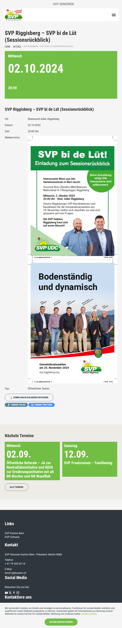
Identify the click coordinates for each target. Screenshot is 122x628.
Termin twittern (43, 404)
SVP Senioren (63, 4)
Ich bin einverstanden (61, 622)
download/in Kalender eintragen (30, 397)
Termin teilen (17, 404)
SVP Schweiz (12, 537)
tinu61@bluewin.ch (15, 572)
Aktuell (17, 46)
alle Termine (16, 487)
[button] (110, 461)
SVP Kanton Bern (14, 533)
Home (7, 46)
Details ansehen (89, 614)
